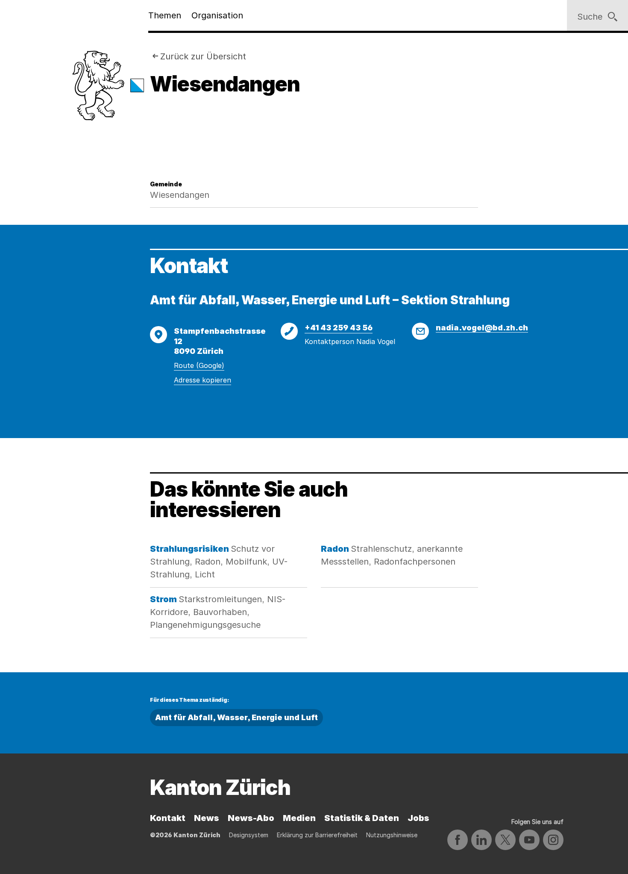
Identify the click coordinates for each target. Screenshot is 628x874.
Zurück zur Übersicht (203, 56)
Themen (164, 15)
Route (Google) (199, 365)
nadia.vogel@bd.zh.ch (482, 327)
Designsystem (248, 835)
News (206, 818)
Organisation (217, 15)
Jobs (418, 818)
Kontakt (167, 818)
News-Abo (251, 818)
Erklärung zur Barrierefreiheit (317, 835)
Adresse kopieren (202, 380)
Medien (299, 818)
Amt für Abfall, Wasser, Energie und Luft (236, 717)
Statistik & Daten (361, 818)
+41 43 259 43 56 (339, 327)
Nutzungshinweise (391, 835)
